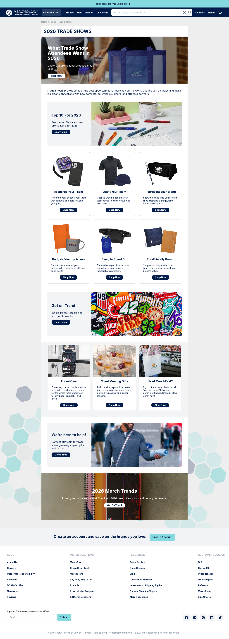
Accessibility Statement (120, 632)
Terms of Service (73, 632)
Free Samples (207, 579)
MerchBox (77, 562)
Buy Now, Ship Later (82, 579)
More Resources (140, 597)
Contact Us (61, 454)
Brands (70, 12)
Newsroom (14, 591)
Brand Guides (139, 562)
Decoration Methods (142, 579)
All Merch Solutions (82, 597)
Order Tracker (207, 573)
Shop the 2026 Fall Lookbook (112, 4)
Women (89, 12)
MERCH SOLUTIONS (82, 554)
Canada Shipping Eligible (145, 591)
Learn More (61, 132)
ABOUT (11, 554)
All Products (50, 12)
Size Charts (206, 597)
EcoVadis (13, 579)
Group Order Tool (81, 568)
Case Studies (139, 568)
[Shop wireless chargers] (68, 171)
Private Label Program (83, 591)
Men (79, 12)
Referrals (204, 585)
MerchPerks (206, 591)
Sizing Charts (55, 632)
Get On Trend (114, 505)
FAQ (201, 562)
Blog (134, 573)
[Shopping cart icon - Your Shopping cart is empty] (221, 16)
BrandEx (76, 585)
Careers (13, 568)
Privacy (87, 632)
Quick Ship (102, 12)
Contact (200, 12)
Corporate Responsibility (22, 573)
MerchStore (78, 573)
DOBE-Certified (17, 585)
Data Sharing (100, 632)
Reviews (13, 597)
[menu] (21, 577)
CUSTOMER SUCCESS (211, 554)
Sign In (211, 12)
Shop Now (56, 75)
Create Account (162, 537)
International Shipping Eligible (147, 585)
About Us (13, 562)
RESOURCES (137, 554)
